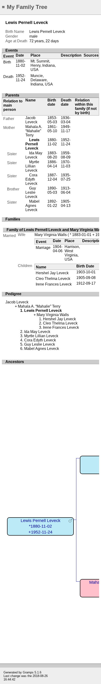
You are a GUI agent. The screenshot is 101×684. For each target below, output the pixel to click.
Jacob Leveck (31, 120)
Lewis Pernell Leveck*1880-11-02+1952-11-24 (40, 526)
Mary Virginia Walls (51, 235)
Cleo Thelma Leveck (53, 279)
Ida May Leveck (33, 155)
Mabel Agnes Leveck (32, 205)
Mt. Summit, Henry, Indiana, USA (43, 65)
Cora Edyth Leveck (31, 179)
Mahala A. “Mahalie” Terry (33, 131)
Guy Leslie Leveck (31, 192)
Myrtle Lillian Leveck (32, 166)
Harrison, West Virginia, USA (72, 253)
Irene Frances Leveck (54, 284)
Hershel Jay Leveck (52, 273)
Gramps (28, 672)
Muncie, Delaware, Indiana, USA (42, 80)
